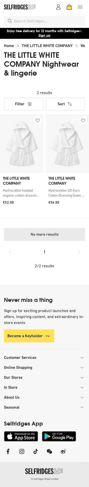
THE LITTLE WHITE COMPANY (47, 45)
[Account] (58, 7)
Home (9, 45)
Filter (19, 104)
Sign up (44, 35)
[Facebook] (8, 454)
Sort (61, 104)
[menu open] (80, 7)
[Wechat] (49, 454)
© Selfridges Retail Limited (44, 479)
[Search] (10, 21)
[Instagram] (22, 454)
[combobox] (48, 21)
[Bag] (69, 7)
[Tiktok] (36, 454)
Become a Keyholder (25, 335)
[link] (22, 193)
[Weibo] (63, 454)
